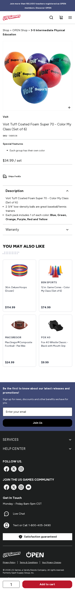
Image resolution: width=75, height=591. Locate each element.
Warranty (12, 230)
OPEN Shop (20, 30)
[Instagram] (21, 469)
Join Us (37, 422)
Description (14, 191)
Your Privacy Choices (51, 562)
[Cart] (61, 17)
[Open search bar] (51, 17)
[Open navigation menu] (69, 17)
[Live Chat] (6, 513)
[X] (13, 469)
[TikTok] (28, 487)
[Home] (11, 17)
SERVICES (10, 440)
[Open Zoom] (69, 107)
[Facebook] (6, 469)
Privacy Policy (9, 562)
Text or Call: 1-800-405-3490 (32, 525)
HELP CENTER (14, 449)
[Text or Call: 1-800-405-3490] (6, 525)
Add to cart (47, 584)
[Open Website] (35, 554)
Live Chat (19, 513)
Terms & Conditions (29, 562)
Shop (6, 30)
